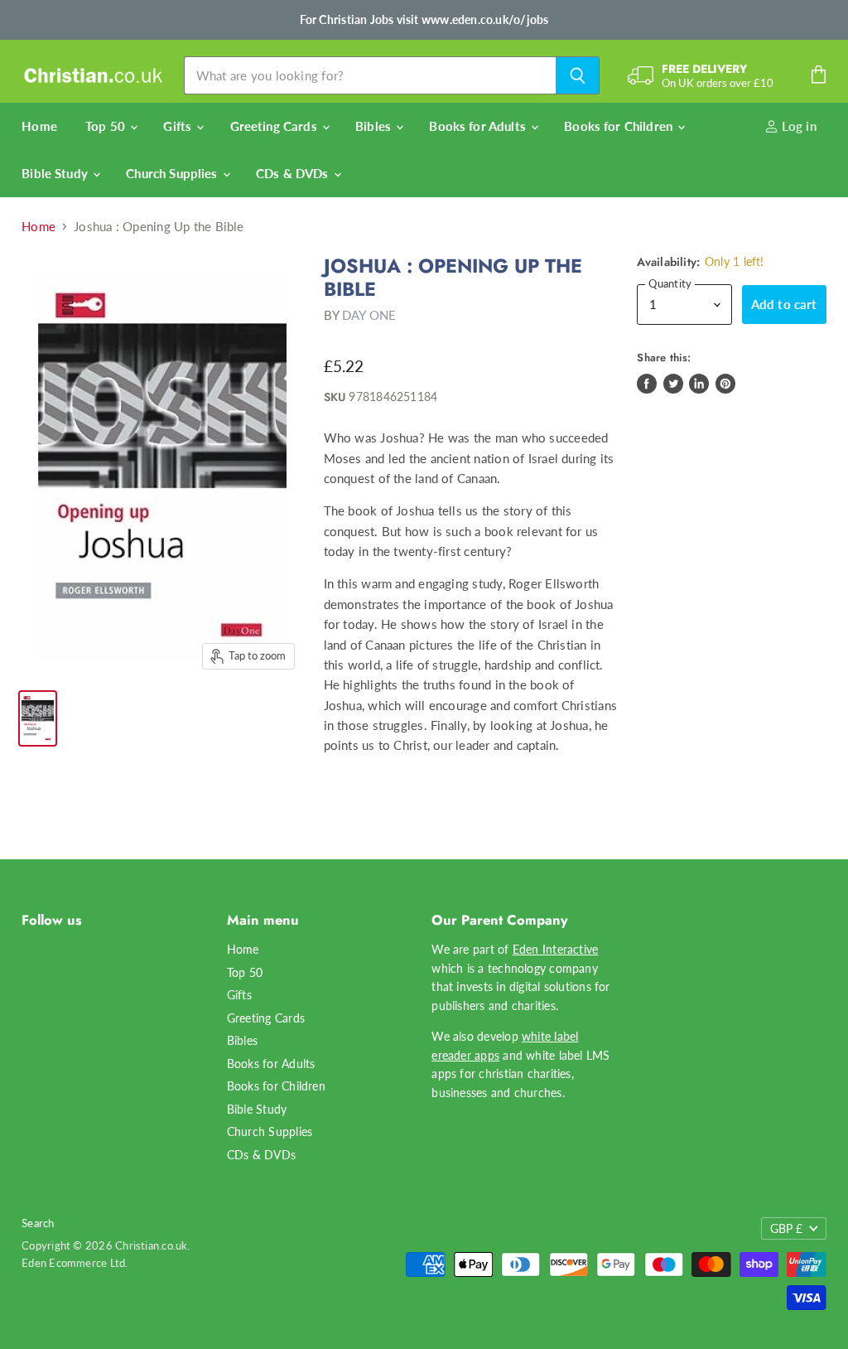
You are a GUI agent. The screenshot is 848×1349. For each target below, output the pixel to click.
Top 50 (106, 125)
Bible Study (56, 173)
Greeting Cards (275, 125)
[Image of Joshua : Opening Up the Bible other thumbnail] (37, 718)
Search (38, 1223)
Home (39, 125)
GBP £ (786, 1228)
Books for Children (620, 125)
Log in (797, 125)
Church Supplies (173, 173)
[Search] (578, 75)
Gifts (179, 125)
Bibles (374, 125)
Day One (369, 314)
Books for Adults (479, 125)
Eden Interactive (556, 949)
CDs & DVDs (294, 173)
